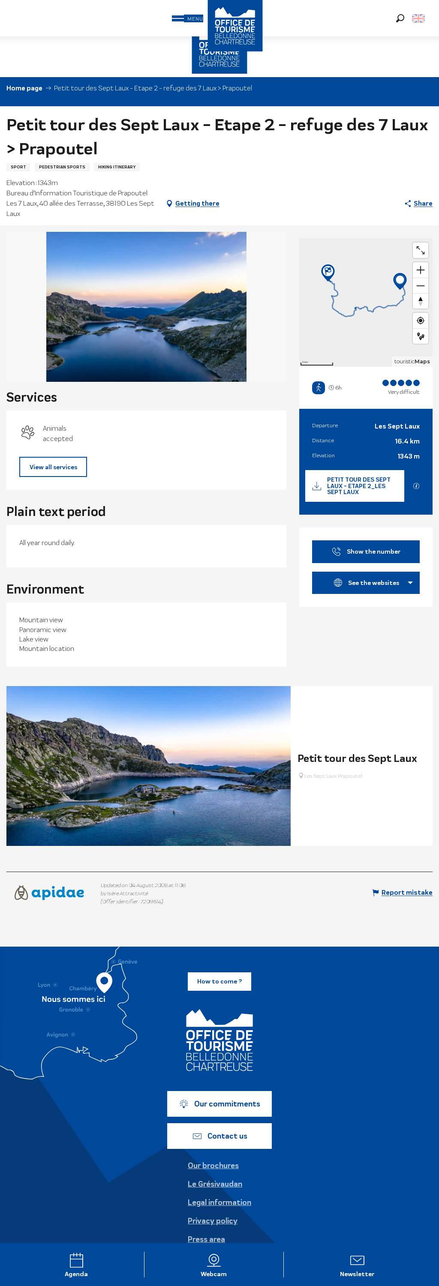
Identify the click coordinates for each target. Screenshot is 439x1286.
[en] (419, 18)
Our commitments (227, 1104)
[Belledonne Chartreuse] (219, 1040)
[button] (400, 18)
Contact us (227, 1136)
